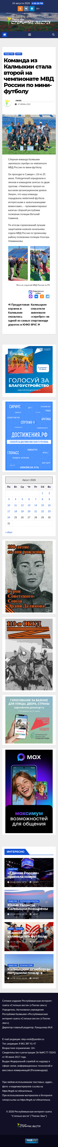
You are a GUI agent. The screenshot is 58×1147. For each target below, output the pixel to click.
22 (42, 511)
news (18, 100)
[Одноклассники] (42, 297)
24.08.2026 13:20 (18, 978)
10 (8, 505)
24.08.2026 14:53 (18, 882)
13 (29, 505)
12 (22, 505)
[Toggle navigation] (29, 34)
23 (49, 511)
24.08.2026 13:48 (18, 942)
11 (15, 505)
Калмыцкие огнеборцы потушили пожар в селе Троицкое (28, 973)
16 (49, 505)
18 (15, 511)
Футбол (19, 929)
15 (42, 505)
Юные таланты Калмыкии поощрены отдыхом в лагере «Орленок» (27, 910)
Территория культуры (29, 901)
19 (22, 511)
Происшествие (26, 965)
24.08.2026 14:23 (18, 914)
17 (8, 511)
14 (35, 505)
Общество (9, 54)
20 (29, 511)
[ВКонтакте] (36, 297)
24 (8, 517)
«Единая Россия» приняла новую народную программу (27, 876)
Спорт (18, 54)
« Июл (8, 532)
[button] (53, 34)
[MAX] (30, 297)
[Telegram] (47, 297)
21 (35, 511)
